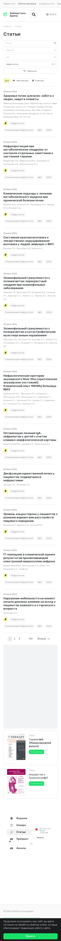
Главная (7, 26)
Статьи (18, 26)
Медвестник (9, 4)
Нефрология (17, 123)
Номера (21, 825)
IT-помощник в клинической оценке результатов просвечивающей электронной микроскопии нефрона (29, 558)
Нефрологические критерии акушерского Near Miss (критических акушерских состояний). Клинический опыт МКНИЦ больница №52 (30, 382)
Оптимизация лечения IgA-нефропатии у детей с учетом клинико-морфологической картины (29, 436)
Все (7, 80)
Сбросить (32, 71)
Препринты (19, 840)
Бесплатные (22, 80)
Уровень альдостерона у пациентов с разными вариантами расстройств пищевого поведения (30, 517)
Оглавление (36, 752)
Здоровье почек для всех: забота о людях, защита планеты (28, 97)
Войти (53, 14)
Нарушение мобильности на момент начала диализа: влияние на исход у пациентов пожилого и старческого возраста (29, 603)
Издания (21, 818)
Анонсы (21, 848)
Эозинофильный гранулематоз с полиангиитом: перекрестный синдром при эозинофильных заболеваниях (26, 283)
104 (31, 638)
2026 (48, 130)
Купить (40, 837)
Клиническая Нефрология (19, 130)
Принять (30, 936)
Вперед (42, 638)
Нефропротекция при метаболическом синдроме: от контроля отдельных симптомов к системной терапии (28, 151)
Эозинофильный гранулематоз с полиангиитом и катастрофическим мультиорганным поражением (29, 332)
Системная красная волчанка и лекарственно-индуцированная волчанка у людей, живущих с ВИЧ (28, 241)
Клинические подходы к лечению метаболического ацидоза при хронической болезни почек (27, 197)
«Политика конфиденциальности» (21, 918)
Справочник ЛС (46, 4)
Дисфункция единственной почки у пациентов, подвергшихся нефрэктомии (29, 477)
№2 (40, 130)
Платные (39, 80)
